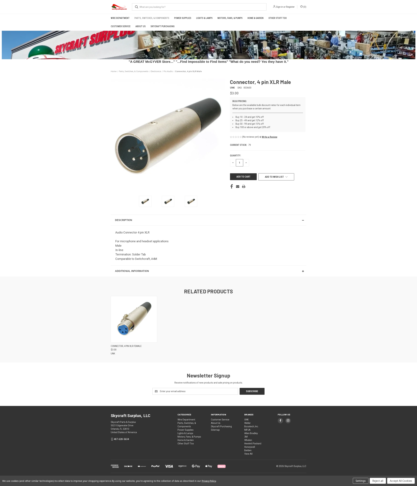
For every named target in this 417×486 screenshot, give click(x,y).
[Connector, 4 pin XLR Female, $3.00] (133, 319)
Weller (247, 423)
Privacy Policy (209, 480)
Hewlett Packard (252, 443)
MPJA (247, 430)
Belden (248, 450)
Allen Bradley (251, 433)
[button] (268, 137)
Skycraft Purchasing (162, 26)
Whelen (248, 440)
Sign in (279, 7)
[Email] (237, 186)
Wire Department (120, 18)
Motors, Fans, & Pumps (230, 18)
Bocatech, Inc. (251, 426)
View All (248, 453)
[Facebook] (231, 186)
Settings (361, 481)
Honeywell (249, 447)
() (304, 7)
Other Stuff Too (277, 18)
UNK (246, 419)
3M (246, 436)
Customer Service (120, 26)
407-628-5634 (121, 439)
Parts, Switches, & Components (151, 18)
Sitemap (215, 430)
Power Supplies (182, 18)
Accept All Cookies (401, 481)
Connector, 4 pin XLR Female (126, 346)
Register (290, 7)
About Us (140, 26)
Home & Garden (255, 18)
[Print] (243, 186)
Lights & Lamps (204, 18)
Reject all (377, 481)
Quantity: (235, 155)
